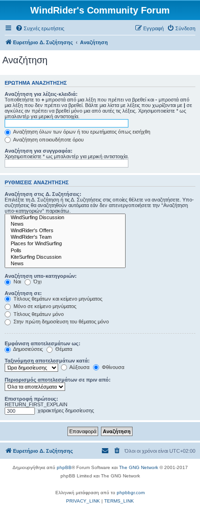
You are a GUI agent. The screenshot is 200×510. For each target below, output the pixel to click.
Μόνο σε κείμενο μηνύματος (44, 306)
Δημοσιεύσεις (27, 349)
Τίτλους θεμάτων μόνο (38, 314)
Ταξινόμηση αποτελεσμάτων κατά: (47, 360)
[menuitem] (39, 28)
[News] (65, 224)
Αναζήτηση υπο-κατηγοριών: (41, 276)
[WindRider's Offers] (65, 231)
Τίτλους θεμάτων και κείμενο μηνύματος (57, 299)
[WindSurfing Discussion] (65, 218)
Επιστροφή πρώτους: (31, 399)
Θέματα (63, 349)
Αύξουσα (78, 367)
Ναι (16, 281)
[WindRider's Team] (65, 237)
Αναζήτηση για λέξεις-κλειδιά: (41, 94)
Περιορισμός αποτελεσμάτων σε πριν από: (58, 379)
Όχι (36, 281)
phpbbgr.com (131, 492)
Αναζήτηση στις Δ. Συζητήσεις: (43, 194)
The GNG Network (138, 467)
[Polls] (65, 251)
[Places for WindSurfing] (65, 244)
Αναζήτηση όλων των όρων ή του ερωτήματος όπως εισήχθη (81, 131)
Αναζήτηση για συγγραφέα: (39, 151)
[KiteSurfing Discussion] (65, 257)
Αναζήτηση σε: (23, 293)
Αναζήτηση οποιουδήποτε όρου (48, 139)
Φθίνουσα (112, 367)
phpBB (64, 467)
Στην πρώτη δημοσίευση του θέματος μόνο (60, 321)
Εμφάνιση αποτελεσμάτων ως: (42, 343)
